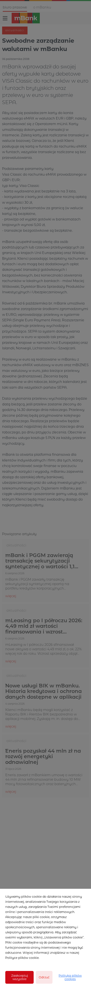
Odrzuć (44, 977)
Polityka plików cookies (70, 977)
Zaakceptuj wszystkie (19, 977)
